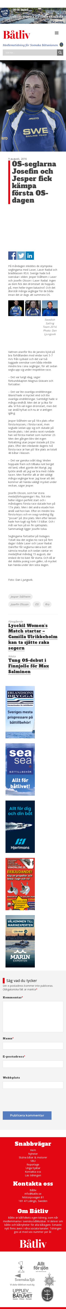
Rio (47, 604)
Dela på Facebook (12, 255)
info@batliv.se (33, 1193)
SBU (33, 1161)
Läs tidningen (33, 1175)
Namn (8, 1038)
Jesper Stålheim (20, 596)
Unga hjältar (33, 1168)
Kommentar (13, 997)
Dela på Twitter (21, 255)
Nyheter (33, 1153)
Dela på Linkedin (30, 255)
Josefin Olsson (19, 604)
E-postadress (14, 1056)
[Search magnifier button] (60, 52)
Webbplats (11, 1077)
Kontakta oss (33, 1171)
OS (36, 604)
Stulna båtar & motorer (33, 1157)
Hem (33, 1150)
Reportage (33, 1164)
